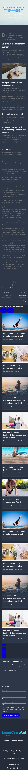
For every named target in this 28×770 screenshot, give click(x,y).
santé (11, 287)
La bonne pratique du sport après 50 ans (14, 7)
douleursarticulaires (18, 282)
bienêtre (10, 282)
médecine (15, 284)
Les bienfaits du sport (14, 11)
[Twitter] (10, 768)
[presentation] (15, 322)
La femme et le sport (10, 9)
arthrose (4, 282)
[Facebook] (7, 768)
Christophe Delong (8, 751)
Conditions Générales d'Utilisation (14, 740)
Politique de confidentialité (11, 758)
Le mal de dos (19, 9)
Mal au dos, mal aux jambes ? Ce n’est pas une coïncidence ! (14, 435)
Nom (3, 692)
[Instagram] (14, 768)
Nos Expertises (20, 751)
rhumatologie (5, 287)
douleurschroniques (6, 284)
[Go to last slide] (3, 310)
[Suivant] (10, 310)
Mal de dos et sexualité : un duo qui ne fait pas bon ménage (21, 297)
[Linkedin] (17, 768)
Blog (14, 753)
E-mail (4, 698)
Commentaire (6, 686)
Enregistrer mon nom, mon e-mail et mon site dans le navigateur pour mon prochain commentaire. (14, 709)
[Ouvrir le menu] (24, 2)
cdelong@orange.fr (10, 21)
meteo (21, 284)
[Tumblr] (20, 768)
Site (3, 704)
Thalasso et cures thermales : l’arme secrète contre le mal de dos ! (14, 400)
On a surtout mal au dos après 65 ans (7, 295)
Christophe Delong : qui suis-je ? (14, 756)
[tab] (4, 645)
